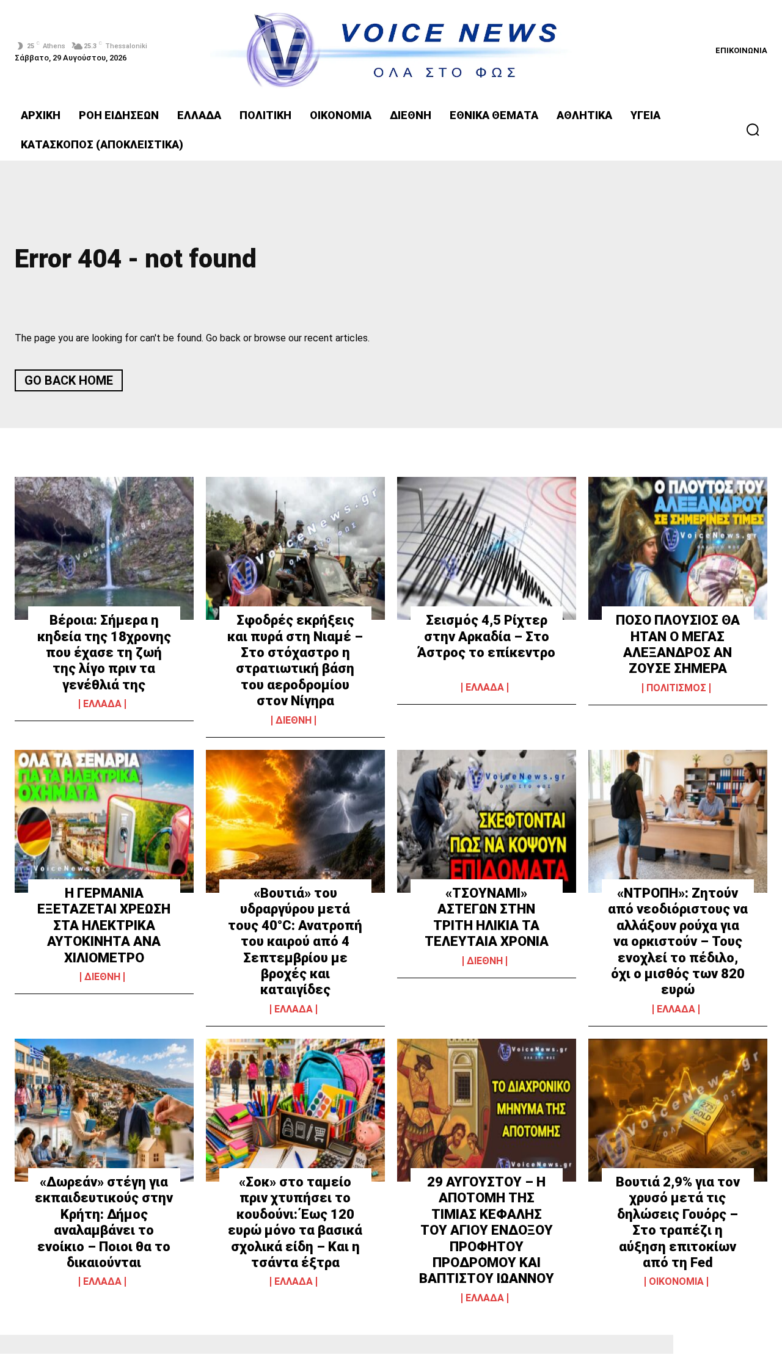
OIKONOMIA (676, 1282)
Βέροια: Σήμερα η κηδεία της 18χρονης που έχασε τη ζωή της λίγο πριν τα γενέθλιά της (104, 652)
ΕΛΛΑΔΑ (102, 704)
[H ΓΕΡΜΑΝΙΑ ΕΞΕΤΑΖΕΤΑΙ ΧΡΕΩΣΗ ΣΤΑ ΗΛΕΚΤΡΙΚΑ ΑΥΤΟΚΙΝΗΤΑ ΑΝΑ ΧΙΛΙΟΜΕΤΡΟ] (104, 821)
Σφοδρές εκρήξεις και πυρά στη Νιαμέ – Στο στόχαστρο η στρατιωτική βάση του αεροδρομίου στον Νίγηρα (295, 660)
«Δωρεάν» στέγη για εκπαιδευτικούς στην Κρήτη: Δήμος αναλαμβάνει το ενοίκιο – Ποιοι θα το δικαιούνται (104, 1222)
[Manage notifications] (756, 1342)
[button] (752, 129)
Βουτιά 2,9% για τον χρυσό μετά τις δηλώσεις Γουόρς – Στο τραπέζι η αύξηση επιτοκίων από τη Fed (678, 1222)
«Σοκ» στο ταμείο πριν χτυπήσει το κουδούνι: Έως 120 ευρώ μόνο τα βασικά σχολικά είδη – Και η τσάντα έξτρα (295, 1222)
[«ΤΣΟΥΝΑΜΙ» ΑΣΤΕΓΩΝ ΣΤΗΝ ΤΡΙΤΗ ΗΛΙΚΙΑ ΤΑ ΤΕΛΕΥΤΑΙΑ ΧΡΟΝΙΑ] (486, 821)
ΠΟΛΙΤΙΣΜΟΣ (676, 688)
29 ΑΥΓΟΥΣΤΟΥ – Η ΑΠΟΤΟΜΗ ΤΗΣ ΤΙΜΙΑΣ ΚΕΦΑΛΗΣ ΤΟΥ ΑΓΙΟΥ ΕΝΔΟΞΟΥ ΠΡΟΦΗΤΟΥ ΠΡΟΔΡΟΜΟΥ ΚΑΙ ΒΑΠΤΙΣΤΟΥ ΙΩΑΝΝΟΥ (486, 1230)
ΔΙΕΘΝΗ (294, 720)
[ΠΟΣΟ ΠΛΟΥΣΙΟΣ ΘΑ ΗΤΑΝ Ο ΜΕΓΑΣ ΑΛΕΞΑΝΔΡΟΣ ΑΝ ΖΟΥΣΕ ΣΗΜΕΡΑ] (677, 548)
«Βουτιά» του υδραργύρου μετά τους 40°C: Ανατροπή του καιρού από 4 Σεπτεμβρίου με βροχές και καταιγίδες (295, 941)
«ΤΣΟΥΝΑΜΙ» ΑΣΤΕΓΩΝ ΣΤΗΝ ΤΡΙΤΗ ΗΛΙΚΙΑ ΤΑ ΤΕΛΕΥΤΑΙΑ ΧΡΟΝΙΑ (487, 917)
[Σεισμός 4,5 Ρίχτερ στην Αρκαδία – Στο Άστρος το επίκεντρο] (486, 548)
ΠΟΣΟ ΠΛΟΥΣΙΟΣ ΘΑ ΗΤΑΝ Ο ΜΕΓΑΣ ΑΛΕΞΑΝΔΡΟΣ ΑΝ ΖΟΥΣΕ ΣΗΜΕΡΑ (678, 644)
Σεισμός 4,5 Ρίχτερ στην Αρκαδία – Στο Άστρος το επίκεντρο (486, 636)
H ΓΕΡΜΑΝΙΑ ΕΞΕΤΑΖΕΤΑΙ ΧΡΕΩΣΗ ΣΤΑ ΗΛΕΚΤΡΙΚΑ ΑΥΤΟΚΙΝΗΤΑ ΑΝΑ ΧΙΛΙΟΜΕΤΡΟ (103, 925)
